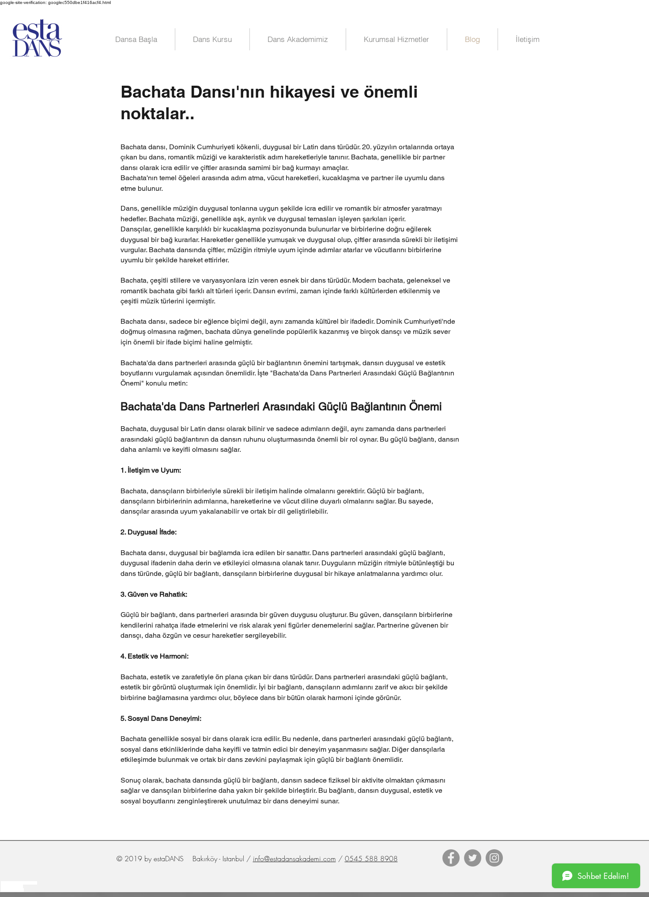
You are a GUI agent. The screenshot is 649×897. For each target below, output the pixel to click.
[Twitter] (472, 858)
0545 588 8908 (371, 858)
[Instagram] (494, 858)
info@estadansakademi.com (294, 858)
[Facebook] (451, 858)
